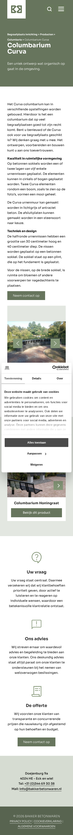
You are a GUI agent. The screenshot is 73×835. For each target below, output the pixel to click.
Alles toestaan (36, 442)
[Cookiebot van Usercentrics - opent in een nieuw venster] (52, 367)
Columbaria (14, 39)
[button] (17, 343)
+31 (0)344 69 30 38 (39, 784)
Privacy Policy (21, 821)
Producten (46, 34)
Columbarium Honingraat (36, 503)
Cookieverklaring (48, 821)
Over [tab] (60, 378)
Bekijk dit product (36, 513)
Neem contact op (26, 296)
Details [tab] (36, 378)
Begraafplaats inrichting (22, 34)
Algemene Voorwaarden (36, 826)
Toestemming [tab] (13, 378)
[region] (36, 354)
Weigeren (36, 464)
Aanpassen (34, 453)
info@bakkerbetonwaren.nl (40, 789)
